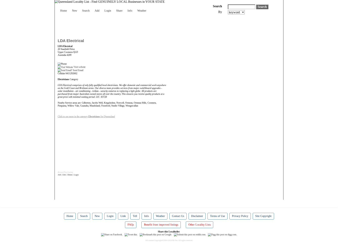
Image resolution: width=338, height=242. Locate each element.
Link (123, 216)
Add (97, 10)
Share (119, 10)
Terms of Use (217, 216)
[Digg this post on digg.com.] (222, 234)
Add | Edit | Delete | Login (68, 175)
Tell (135, 216)
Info (130, 10)
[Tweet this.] (131, 234)
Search (86, 10)
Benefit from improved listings (161, 224)
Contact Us (178, 216)
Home (63, 10)
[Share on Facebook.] (112, 234)
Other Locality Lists (199, 224)
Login (107, 10)
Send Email (77, 70)
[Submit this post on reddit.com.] (190, 234)
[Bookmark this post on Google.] (156, 234)
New (74, 10)
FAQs (131, 224)
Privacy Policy (240, 216)
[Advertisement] (129, 25)
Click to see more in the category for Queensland (86, 116)
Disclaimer (197, 216)
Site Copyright (263, 216)
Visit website (79, 67)
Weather (141, 10)
